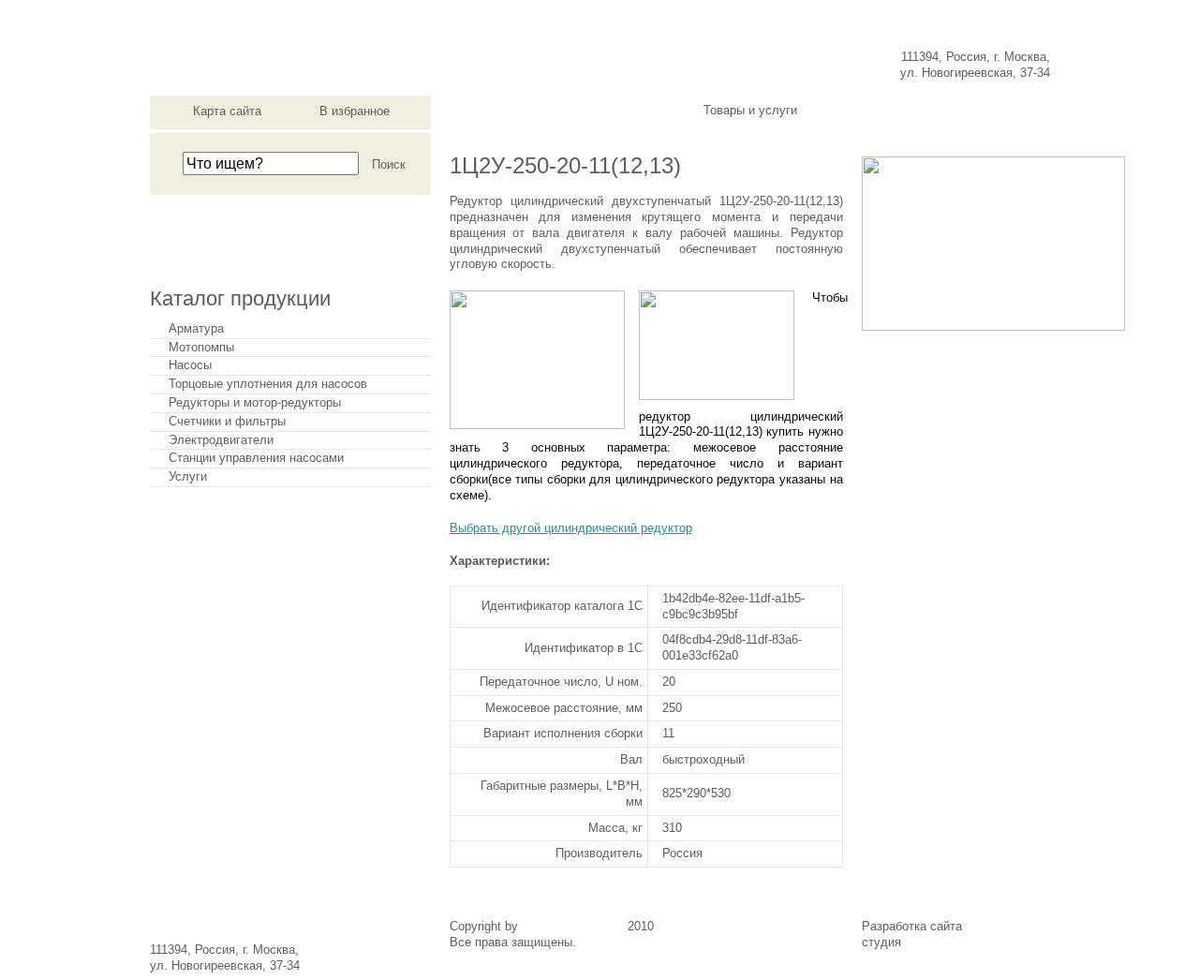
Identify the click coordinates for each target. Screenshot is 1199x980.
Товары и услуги (750, 110)
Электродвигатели (221, 440)
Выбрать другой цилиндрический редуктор (571, 528)
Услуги (188, 476)
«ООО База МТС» (573, 926)
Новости (629, 110)
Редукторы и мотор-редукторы (255, 402)
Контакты (992, 110)
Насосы (190, 365)
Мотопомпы (201, 347)
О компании (509, 110)
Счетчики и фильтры (227, 421)
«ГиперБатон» (944, 942)
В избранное (354, 111)
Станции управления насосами (256, 458)
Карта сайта (227, 111)
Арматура (196, 328)
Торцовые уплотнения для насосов (268, 384)
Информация (871, 110)
